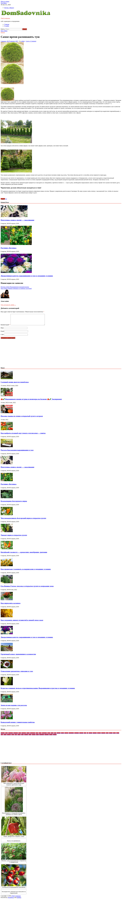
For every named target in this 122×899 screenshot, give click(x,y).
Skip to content (5, 1)
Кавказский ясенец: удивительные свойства (18, 722)
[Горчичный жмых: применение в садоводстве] (7, 650)
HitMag (19, 897)
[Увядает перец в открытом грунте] (7, 531)
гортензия (44, 733)
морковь (95, 733)
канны (62, 733)
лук (87, 733)
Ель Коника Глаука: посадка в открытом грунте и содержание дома (27, 586)
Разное (3, 32)
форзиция (41, 734)
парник (111, 733)
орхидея (103, 733)
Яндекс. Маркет (9, 7)
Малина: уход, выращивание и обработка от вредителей (14, 861)
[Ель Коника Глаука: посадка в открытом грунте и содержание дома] (7, 582)
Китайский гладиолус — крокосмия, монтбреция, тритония (24, 552)
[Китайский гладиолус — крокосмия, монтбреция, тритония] (7, 548)
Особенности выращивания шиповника (13, 887)
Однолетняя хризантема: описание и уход (17, 671)
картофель (71, 733)
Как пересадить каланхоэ (10, 603)
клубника (76, 733)
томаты (34, 734)
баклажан (10, 733)
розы (16, 734)
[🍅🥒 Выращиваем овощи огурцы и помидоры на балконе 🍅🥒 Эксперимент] (7, 395)
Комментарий (5, 325)
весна (19, 733)
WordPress (11, 897)
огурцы (99, 733)
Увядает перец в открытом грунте (14, 535)
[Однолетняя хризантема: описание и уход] (7, 668)
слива (22, 734)
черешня (46, 734)
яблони (55, 734)
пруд (2, 734)
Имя (2, 328)
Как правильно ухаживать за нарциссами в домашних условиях (26, 569)
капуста (66, 733)
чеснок (51, 734)
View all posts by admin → (8, 305)
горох (40, 733)
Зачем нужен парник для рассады (14, 705)
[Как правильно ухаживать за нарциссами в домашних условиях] (7, 565)
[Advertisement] (54, 352)
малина (90, 733)
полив (117, 733)
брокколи (15, 733)
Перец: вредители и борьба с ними (13, 836)
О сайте (6, 26)
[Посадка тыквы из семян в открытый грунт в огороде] (7, 412)
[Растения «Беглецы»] (16, 244)
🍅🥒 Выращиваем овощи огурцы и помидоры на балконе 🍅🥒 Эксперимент (31, 399)
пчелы (5, 734)
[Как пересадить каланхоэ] (7, 599)
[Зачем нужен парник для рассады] (7, 702)
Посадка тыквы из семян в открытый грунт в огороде (22, 416)
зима (55, 733)
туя (6, 199)
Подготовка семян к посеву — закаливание (17, 220)
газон (37, 733)
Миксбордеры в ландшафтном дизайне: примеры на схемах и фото (14, 813)
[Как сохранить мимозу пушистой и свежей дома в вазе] (7, 617)
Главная (6, 24)
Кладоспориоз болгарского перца (14, 501)
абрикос (3, 733)
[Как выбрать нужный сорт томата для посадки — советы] (7, 429)
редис (12, 734)
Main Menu (4, 31)
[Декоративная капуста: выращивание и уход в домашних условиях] (16, 272)
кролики (81, 733)
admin (23, 41)
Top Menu (4, 3)
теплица (26, 734)
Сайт (2, 334)
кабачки (59, 733)
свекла (19, 734)
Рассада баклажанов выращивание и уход (17, 450)
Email (2, 331)
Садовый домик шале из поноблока (15, 382)
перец (114, 733)
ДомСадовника (5, 18)
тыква (37, 734)
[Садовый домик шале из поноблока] (7, 378)
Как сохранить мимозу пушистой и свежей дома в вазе (22, 620)
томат (29, 734)
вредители (32, 733)
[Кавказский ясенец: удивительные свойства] (7, 719)
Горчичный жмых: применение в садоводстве (18, 654)
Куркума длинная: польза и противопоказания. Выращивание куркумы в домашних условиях (38, 688)
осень (107, 733)
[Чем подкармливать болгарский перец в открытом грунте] (7, 514)
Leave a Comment (31, 41)
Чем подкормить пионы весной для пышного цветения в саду (13, 784)
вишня (28, 733)
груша (48, 733)
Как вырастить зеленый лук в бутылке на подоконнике (14, 892)
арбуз (6, 733)
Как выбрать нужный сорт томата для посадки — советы (23, 433)
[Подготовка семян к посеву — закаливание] (14, 216)
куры (85, 733)
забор (52, 733)
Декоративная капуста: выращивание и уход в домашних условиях (27, 276)
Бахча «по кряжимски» (13, 840)
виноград (23, 733)
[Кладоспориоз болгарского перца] (7, 497)
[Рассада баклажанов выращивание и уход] (7, 446)
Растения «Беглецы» (9, 248)
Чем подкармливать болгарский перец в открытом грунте (23, 518)
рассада (9, 734)
